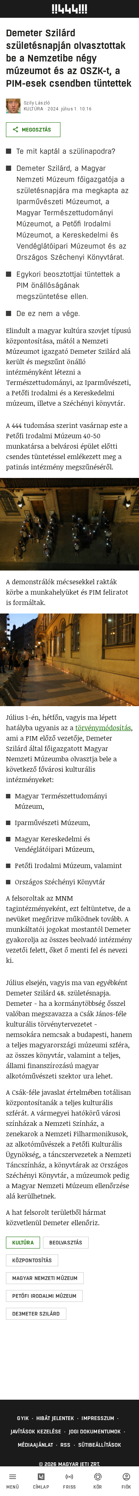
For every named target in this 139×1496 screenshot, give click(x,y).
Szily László (37, 103)
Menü (12, 1487)
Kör (97, 1487)
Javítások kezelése (36, 1432)
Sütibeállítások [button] (100, 1445)
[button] (23, 1243)
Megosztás (36, 130)
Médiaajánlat (35, 1445)
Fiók (126, 1487)
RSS (65, 1445)
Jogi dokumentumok (95, 1432)
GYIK (23, 1418)
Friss (69, 1487)
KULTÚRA (33, 109)
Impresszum (98, 1418)
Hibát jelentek (55, 1418)
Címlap (41, 1487)
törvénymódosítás (103, 727)
